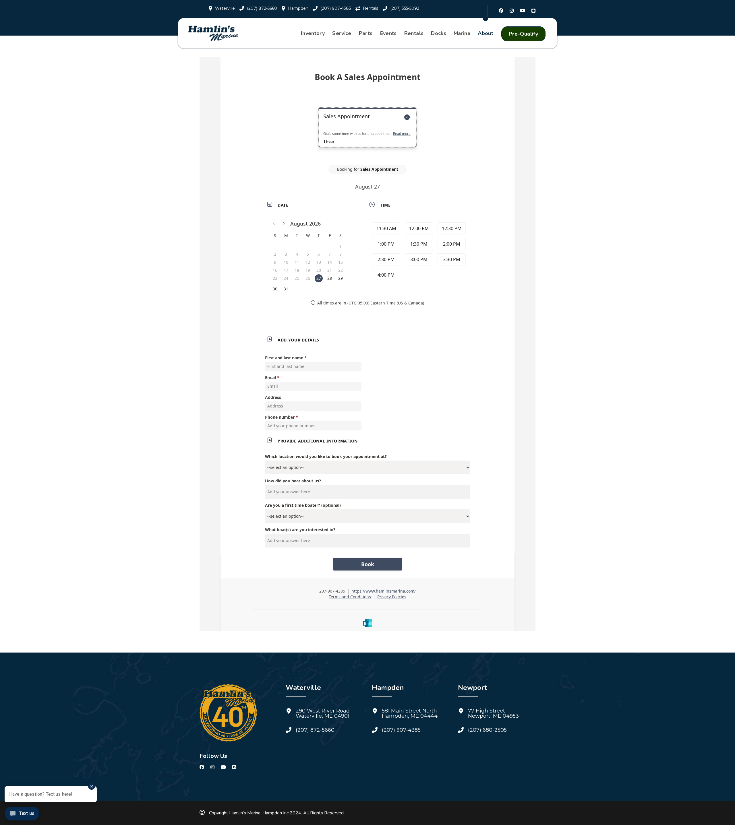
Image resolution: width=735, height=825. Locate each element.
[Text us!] (22, 814)
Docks (438, 33)
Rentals (414, 33)
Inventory (313, 33)
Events (388, 33)
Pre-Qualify (523, 33)
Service (341, 33)
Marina (462, 33)
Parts (366, 33)
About (485, 33)
